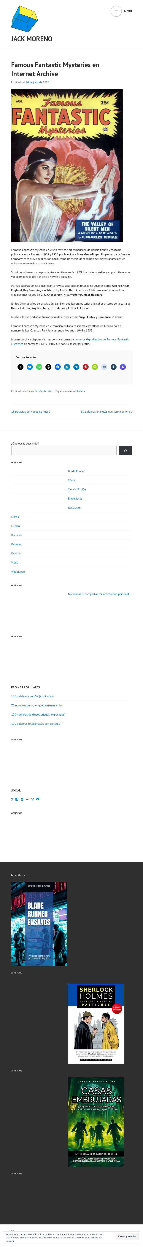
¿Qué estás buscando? (25, 443)
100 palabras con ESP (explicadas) (32, 696)
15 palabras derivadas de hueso (30, 411)
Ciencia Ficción (34, 391)
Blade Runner (76, 471)
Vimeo (32, 799)
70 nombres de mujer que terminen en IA (36, 705)
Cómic (71, 480)
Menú (128, 11)
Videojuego (18, 571)
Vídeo (14, 562)
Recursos (16, 535)
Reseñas (16, 544)
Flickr (27, 799)
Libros (15, 517)
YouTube (37, 799)
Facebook (16, 799)
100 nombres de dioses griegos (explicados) (38, 714)
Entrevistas (75, 498)
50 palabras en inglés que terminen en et (106, 411)
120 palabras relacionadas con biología (35, 723)
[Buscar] (125, 450)
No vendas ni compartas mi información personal (98, 594)
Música (15, 526)
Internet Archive (76, 391)
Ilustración (74, 507)
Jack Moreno (31, 38)
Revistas (48, 391)
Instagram (21, 799)
